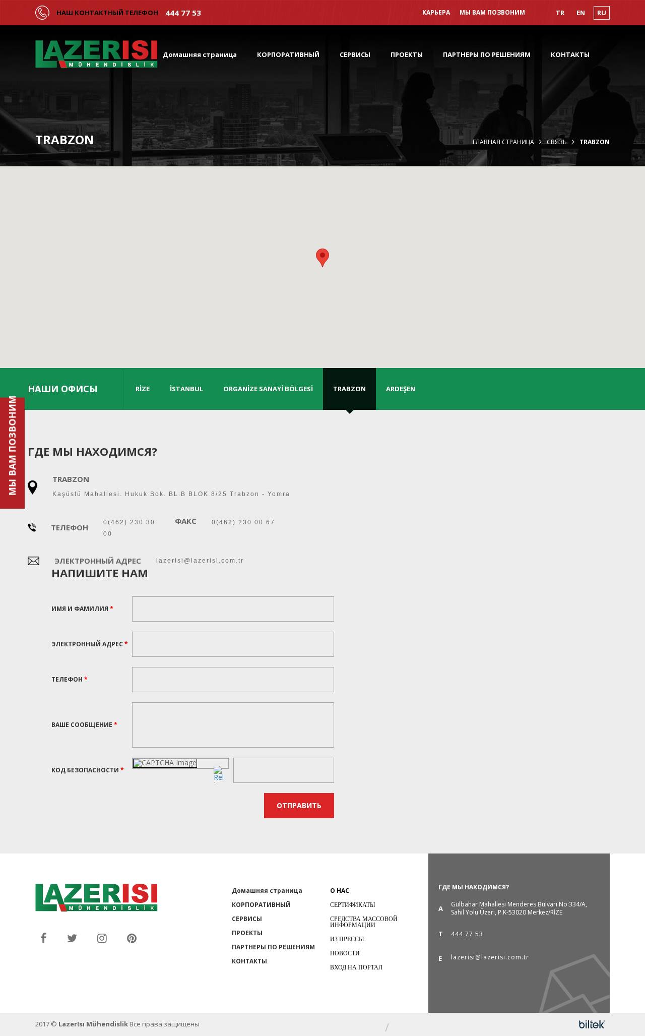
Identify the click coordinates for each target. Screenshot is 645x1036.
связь (557, 142)
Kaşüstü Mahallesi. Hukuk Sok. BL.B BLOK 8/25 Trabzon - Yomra (171, 494)
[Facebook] (43, 938)
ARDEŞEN (400, 388)
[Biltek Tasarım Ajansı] (592, 1024)
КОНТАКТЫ (570, 54)
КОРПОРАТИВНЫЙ (288, 54)
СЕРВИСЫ (355, 54)
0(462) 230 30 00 (129, 528)
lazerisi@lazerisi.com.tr (200, 560)
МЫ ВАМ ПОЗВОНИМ (492, 13)
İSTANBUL (186, 388)
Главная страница (503, 142)
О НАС (339, 890)
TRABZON (349, 388)
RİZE (143, 388)
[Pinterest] (132, 938)
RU (601, 12)
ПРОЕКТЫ (407, 54)
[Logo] (96, 54)
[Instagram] (102, 938)
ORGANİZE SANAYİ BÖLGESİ (268, 388)
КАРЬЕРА (436, 13)
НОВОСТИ (345, 953)
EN (580, 12)
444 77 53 (183, 13)
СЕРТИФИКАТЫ (352, 904)
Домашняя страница (200, 54)
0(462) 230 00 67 (243, 522)
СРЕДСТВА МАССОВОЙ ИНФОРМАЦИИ (364, 922)
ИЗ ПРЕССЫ (347, 939)
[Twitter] (72, 938)
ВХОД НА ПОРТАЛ (356, 967)
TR (560, 12)
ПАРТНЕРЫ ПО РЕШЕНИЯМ (487, 54)
